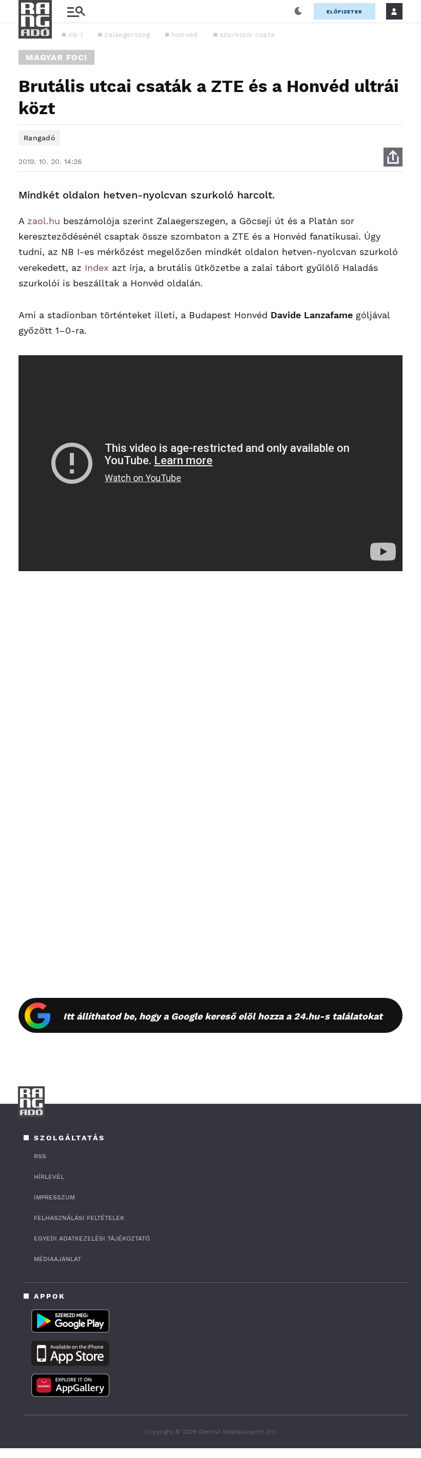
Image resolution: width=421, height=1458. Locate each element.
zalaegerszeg (127, 34)
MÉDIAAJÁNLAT (57, 1259)
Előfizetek (344, 11)
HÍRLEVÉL (49, 1176)
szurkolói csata (247, 34)
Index (97, 267)
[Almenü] (76, 11)
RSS (40, 1156)
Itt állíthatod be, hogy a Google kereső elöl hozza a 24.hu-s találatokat (222, 1016)
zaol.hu (43, 220)
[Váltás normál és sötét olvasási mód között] (298, 11)
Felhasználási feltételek (79, 1218)
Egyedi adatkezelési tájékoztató (92, 1238)
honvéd (184, 34)
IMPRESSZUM (54, 1197)
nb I (75, 34)
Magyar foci (56, 57)
